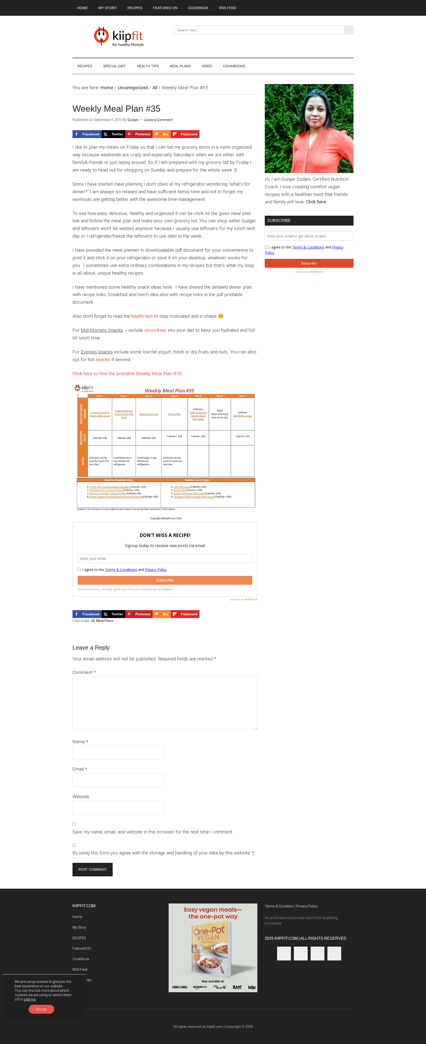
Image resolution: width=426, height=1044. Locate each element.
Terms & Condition (279, 906)
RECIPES (79, 938)
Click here (316, 202)
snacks (103, 359)
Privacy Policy (307, 906)
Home (106, 87)
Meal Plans (104, 621)
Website (80, 796)
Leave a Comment (158, 120)
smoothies (155, 330)
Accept (41, 1009)
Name (80, 741)
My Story (79, 927)
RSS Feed (79, 970)
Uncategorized (133, 87)
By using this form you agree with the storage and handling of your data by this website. (163, 853)
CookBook (80, 959)
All (154, 87)
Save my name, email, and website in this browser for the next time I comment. (152, 832)
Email (79, 769)
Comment (84, 672)
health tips (142, 316)
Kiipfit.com (119, 37)
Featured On (81, 948)
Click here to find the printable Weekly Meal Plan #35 (127, 373)
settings (30, 999)
